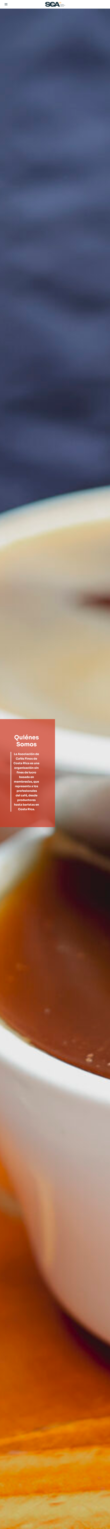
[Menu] (6, 4)
